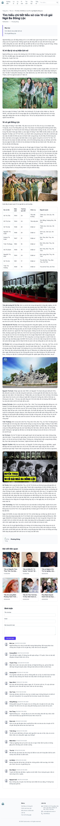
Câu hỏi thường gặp (26, 814)
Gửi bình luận (10, 638)
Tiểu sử (37, 2)
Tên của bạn (7, 612)
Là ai (13, 2)
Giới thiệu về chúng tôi (26, 806)
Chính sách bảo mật (26, 808)
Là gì (17, 2)
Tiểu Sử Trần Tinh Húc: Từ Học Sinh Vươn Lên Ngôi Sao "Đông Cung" (30, 596)
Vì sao (22, 2)
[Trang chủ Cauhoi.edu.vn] (2, 2)
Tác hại (32, 2)
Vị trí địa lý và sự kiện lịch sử (13, 31)
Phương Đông (15, 21)
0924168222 (46, 813)
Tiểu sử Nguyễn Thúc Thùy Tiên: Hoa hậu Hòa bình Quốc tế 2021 (11, 571)
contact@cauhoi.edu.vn (49, 811)
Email (5, 618)
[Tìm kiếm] (57, 2)
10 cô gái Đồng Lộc (10, 33)
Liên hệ (23, 812)
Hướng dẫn (8, 2)
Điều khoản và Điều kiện (27, 810)
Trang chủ (5, 10)
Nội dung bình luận (9, 625)
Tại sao (26, 2)
